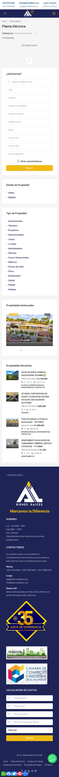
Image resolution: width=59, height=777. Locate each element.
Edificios (12, 262)
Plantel (11, 285)
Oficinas (12, 253)
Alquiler (12, 197)
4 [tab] (35, 351)
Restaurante (14, 276)
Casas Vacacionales (18, 257)
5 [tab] (39, 351)
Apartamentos (15, 248)
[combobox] (25, 33)
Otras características (31, 161)
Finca (11, 271)
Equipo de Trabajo (35, 761)
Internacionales (16, 235)
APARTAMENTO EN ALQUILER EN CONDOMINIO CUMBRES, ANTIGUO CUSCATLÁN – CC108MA (36, 443)
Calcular (29, 738)
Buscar (29, 168)
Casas (11, 239)
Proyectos (13, 230)
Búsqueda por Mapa (33, 765)
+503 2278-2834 (8, 3)
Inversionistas (15, 221)
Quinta (11, 280)
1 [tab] (22, 351)
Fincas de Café (15, 266)
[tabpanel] (29, 328)
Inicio (5, 761)
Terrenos (12, 225)
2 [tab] (26, 351)
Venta (11, 193)
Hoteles (12, 289)
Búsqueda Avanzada (12, 765)
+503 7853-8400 (8, 6)
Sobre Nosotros (18, 761)
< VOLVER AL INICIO (14, 475)
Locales (12, 244)
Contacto (48, 765)
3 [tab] (31, 351)
